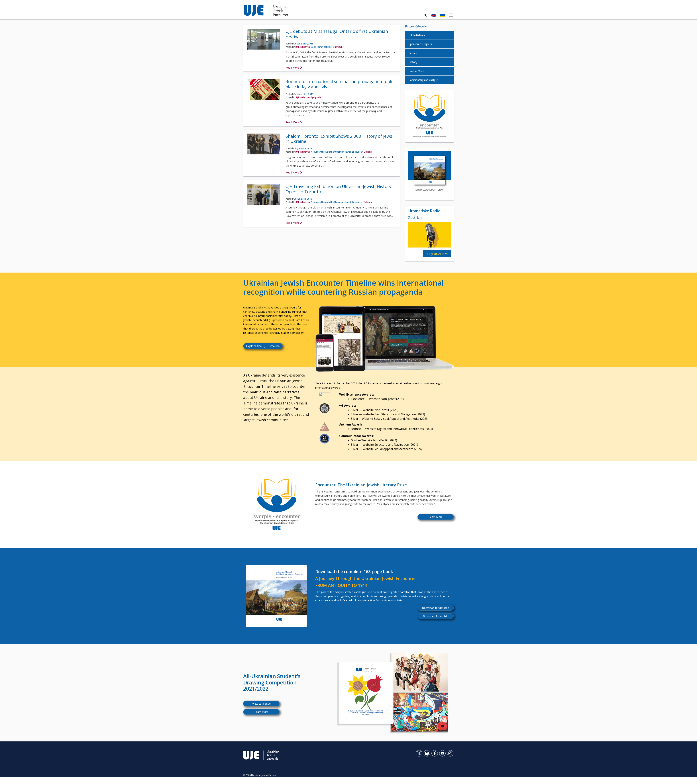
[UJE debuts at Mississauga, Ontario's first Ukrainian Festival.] (263, 40)
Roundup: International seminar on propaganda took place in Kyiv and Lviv (339, 84)
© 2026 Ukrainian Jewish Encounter (261, 775)
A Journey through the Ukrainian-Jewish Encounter (337, 151)
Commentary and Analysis (423, 80)
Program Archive (436, 254)
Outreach (338, 46)
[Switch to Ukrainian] (442, 15)
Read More (293, 67)
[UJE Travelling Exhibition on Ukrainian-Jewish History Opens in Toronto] (263, 195)
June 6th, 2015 (304, 148)
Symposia (316, 97)
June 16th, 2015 (305, 94)
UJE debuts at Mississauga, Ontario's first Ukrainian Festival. (337, 33)
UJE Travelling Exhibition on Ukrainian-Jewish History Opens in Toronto (338, 189)
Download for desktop (435, 608)
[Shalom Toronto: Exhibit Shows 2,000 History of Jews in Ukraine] (263, 145)
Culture (413, 53)
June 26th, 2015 (305, 43)
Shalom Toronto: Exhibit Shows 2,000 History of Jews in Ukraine (339, 138)
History (413, 62)
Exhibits (368, 151)
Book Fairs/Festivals (321, 46)
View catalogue (261, 703)
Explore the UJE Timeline (263, 346)
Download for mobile (435, 616)
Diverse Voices (417, 71)
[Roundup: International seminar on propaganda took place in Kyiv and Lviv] (263, 91)
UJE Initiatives (303, 46)
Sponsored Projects (420, 44)
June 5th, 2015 (304, 198)
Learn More (436, 517)
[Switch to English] (433, 15)
